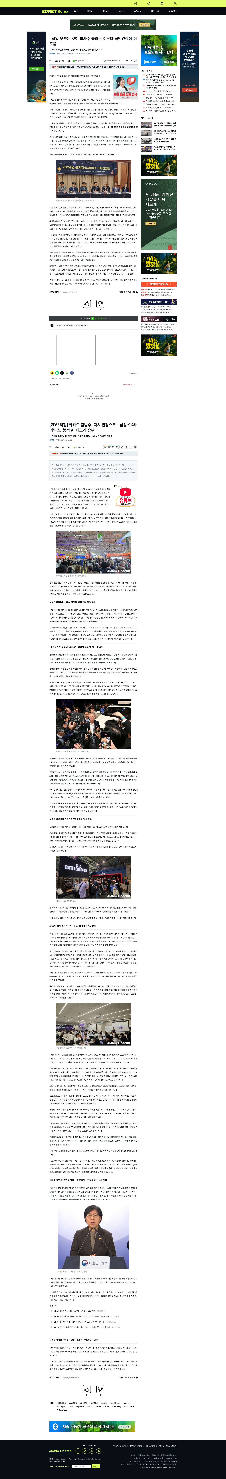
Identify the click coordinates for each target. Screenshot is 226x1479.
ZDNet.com (61, 1461)
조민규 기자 (59, 61)
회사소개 (115, 1446)
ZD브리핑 (73, 1403)
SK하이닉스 (115, 1403)
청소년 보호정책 (171, 1446)
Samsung (128, 1403)
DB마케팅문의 (132, 1446)
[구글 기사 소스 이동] (111, 61)
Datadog (117, 1406)
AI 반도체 (94, 1403)
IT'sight (138, 11)
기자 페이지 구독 (79, 61)
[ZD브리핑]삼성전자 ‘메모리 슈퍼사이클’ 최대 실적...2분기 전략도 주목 (81, 1316)
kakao (98, 1406)
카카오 (107, 1406)
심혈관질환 (69, 325)
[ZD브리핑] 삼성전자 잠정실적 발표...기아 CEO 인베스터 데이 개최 (79, 1321)
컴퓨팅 (51, 440)
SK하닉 (104, 1403)
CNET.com (53, 1461)
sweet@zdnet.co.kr (71, 1377)
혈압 (59, 325)
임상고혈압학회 (82, 325)
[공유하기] (122, 61)
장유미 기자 (59, 447)
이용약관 (161, 1446)
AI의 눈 (122, 11)
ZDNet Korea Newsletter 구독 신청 (59, 1466)
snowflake (129, 1406)
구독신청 (96, 1466)
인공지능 (105, 11)
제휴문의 (141, 1446)
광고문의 (123, 1446)
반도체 (90, 11)
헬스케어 (52, 53)
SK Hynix (62, 1406)
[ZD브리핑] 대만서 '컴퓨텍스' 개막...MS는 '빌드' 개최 (74, 1310)
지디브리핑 (62, 1403)
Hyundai (80, 1406)
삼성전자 (84, 1403)
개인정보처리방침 (151, 1446)
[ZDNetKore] (58, 6)
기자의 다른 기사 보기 (127, 292)
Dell (71, 1406)
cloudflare (62, 1410)
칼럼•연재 (155, 11)
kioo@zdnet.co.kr (70, 292)
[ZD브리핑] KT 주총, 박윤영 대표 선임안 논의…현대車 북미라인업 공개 (81, 1327)
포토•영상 (173, 11)
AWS (90, 1406)
